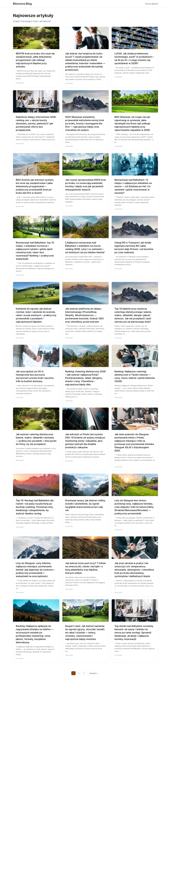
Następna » (93, 673)
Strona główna (151, 4)
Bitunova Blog (22, 3)
